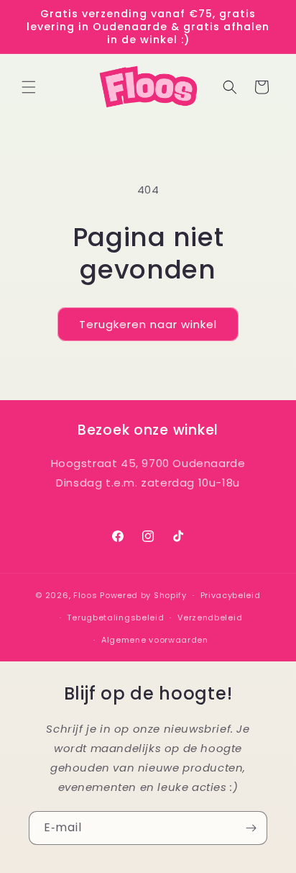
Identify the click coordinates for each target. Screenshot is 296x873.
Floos (85, 595)
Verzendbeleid (209, 617)
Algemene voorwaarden (154, 640)
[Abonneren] (251, 828)
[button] (29, 87)
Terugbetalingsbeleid (115, 617)
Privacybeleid (230, 595)
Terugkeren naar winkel (148, 324)
